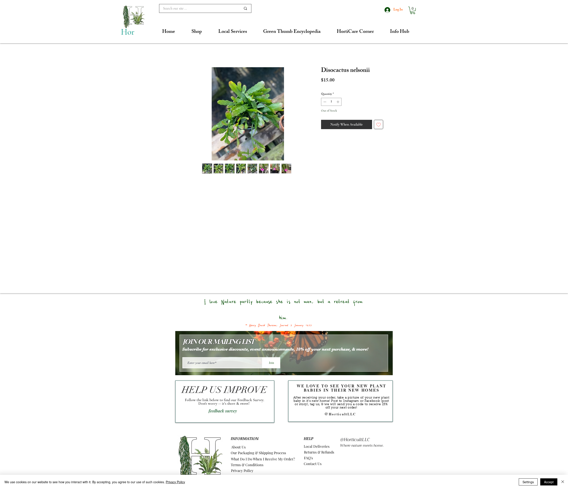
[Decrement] (324, 102)
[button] (412, 10)
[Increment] (338, 102)
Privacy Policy (175, 482)
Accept (549, 482)
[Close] (562, 481)
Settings (528, 482)
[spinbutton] (331, 102)
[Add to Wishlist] (378, 124)
